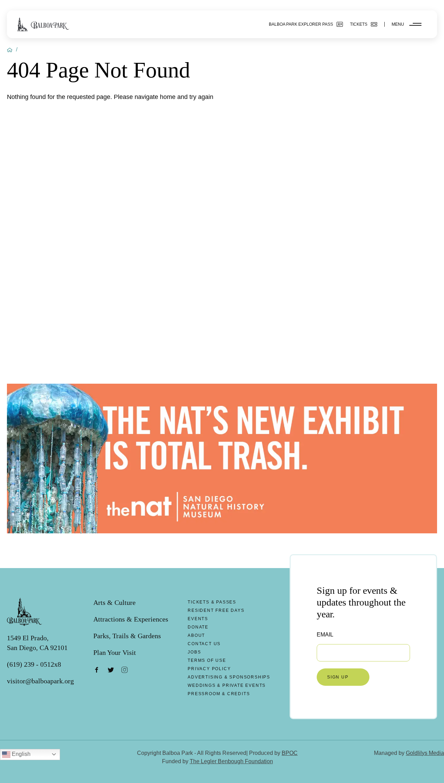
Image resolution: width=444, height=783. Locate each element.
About (196, 635)
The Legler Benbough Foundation (231, 761)
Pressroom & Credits (219, 693)
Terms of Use (207, 660)
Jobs (194, 652)
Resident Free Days (216, 610)
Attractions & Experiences (130, 619)
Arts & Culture (114, 602)
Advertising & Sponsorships (229, 677)
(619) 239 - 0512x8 (34, 664)
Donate (198, 627)
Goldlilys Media (425, 753)
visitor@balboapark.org (40, 681)
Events (198, 618)
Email (325, 635)
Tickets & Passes (212, 602)
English (20, 754)
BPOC (290, 753)
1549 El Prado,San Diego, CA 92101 (37, 642)
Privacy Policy (209, 668)
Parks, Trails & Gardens (127, 636)
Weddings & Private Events (227, 685)
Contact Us (204, 643)
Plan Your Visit (114, 652)
